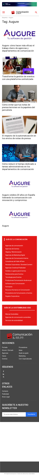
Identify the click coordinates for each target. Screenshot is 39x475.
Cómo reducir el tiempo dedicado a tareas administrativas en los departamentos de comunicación (19, 166)
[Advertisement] (19, 442)
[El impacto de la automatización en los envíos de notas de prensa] (19, 125)
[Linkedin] (3, 374)
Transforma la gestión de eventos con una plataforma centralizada (18, 77)
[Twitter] (3, 377)
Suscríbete (31, 414)
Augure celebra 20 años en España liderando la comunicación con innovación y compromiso (18, 197)
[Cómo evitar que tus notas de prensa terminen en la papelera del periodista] (19, 94)
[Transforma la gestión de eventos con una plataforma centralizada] (19, 65)
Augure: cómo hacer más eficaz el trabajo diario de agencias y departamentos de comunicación (18, 48)
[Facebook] (3, 371)
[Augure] (19, 215)
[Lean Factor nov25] (19, 8)
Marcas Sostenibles (11, 314)
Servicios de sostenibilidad (14, 320)
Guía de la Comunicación (16, 239)
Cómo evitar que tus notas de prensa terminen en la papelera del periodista (18, 107)
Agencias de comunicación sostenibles (18, 317)
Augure (5, 226)
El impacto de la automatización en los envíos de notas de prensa (19, 137)
